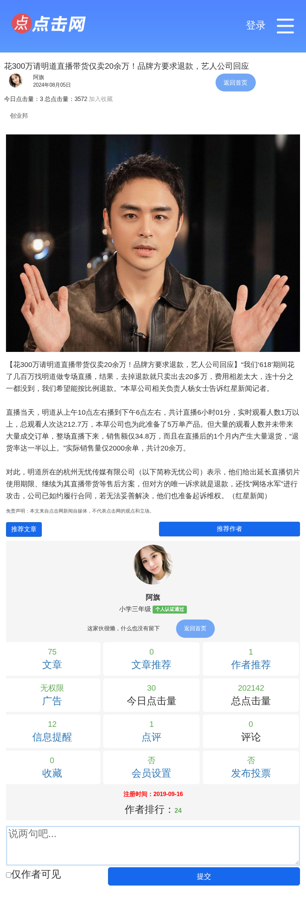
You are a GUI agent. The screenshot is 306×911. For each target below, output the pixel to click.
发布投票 (251, 773)
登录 (256, 25)
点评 (151, 737)
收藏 (52, 773)
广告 (52, 700)
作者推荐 (251, 664)
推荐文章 (24, 529)
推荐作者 (229, 528)
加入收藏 (101, 98)
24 (178, 810)
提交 (204, 876)
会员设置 (151, 773)
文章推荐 (151, 664)
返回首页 (235, 82)
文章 (52, 664)
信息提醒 (52, 737)
